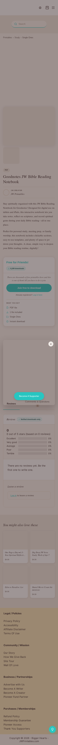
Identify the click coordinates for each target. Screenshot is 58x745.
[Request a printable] (52, 729)
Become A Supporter (29, 396)
